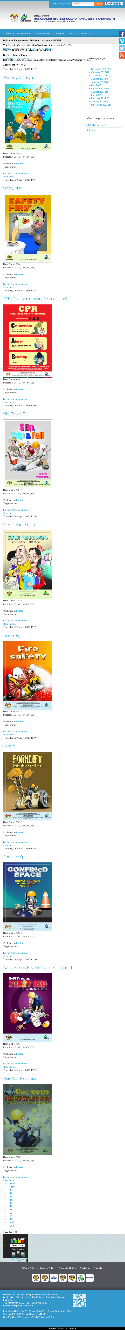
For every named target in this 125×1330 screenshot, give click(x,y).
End (12, 1225)
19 (11, 1209)
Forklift (9, 746)
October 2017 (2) (100, 72)
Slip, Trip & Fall (15, 413)
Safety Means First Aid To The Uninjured (37, 967)
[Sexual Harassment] (27, 564)
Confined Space (16, 856)
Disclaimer (85, 1268)
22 (11, 1219)
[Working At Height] (27, 117)
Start (12, 1183)
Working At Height (18, 77)
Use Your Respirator (20, 1078)
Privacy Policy (29, 1268)
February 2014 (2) (100, 98)
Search (99, 3)
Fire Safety (12, 635)
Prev (12, 1186)
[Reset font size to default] (18, 1256)
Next (12, 1222)
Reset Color (17, 1245)
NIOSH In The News (40, 48)
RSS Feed (91, 129)
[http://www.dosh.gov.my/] (72, 1277)
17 (11, 1203)
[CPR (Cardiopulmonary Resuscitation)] (27, 340)
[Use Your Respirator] (27, 1119)
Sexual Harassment (19, 524)
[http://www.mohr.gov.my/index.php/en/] (63, 1277)
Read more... (9, 176)
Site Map (98, 1268)
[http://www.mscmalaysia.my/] (54, 1277)
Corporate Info (23, 33)
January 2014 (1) (99, 101)
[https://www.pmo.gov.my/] (45, 1277)
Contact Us (84, 33)
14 (11, 1193)
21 (11, 1216)
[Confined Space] (27, 896)
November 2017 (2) (101, 68)
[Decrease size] (23, 1256)
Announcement (42, 33)
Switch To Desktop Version (62, 1328)
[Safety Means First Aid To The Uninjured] (27, 1007)
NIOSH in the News (96, 124)
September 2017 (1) (101, 75)
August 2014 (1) (99, 91)
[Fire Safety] (27, 675)
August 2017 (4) (99, 78)
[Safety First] (27, 227)
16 (11, 1199)
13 (11, 1190)
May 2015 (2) (97, 85)
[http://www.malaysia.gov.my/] (36, 1277)
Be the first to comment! (15, 173)
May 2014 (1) (97, 95)
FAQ (72, 33)
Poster (19, 163)
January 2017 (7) (99, 82)
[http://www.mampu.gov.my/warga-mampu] (90, 1277)
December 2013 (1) (101, 104)
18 (11, 1206)
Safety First (12, 188)
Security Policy (47, 1268)
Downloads (60, 33)
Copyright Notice (67, 1268)
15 (11, 1196)
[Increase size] (13, 1256)
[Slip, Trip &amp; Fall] (27, 453)
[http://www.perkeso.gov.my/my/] (81, 1277)
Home (8, 33)
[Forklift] (27, 785)
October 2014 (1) (100, 88)
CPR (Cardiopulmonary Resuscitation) (35, 298)
